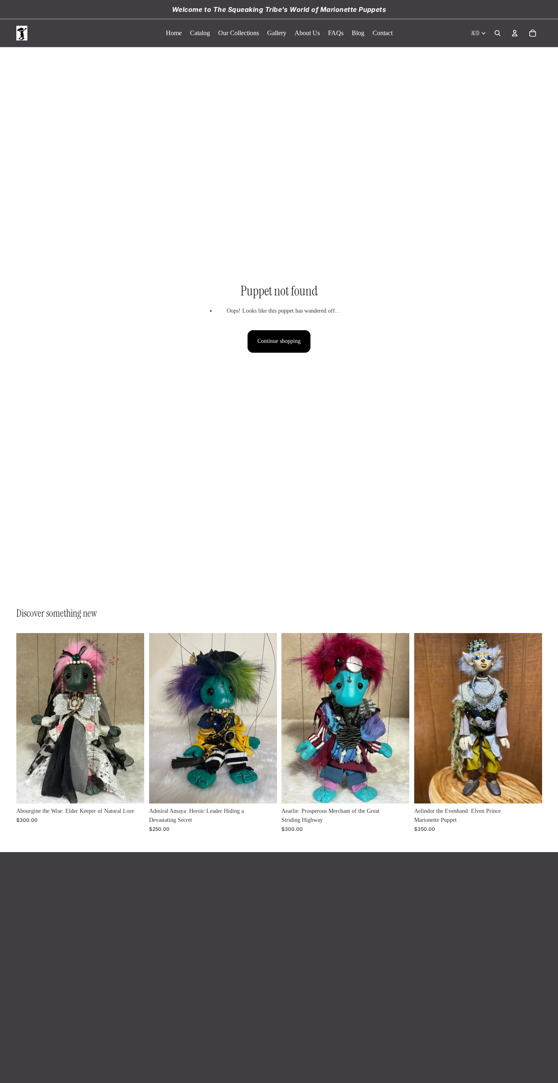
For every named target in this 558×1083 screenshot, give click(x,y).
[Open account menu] (515, 33)
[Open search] (498, 33)
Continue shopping (279, 341)
